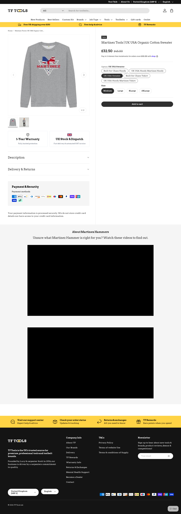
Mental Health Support (77, 472)
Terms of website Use (109, 447)
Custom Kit (68, 19)
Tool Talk (112, 2)
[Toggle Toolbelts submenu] (126, 19)
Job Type (94, 19)
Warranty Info (73, 462)
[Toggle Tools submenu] (111, 19)
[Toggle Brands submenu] (85, 19)
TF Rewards (72, 457)
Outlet (147, 19)
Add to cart (137, 104)
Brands (80, 19)
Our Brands (71, 447)
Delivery (70, 452)
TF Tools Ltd (18, 505)
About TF (71, 443)
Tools (107, 19)
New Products (38, 19)
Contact (70, 482)
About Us (125, 2)
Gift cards (136, 19)
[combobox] (94, 10)
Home (10, 31)
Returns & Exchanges (76, 467)
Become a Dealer (74, 477)
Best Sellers (53, 19)
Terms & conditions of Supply (113, 452)
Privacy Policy (106, 443)
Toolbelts (120, 19)
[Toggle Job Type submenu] (100, 19)
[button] (171, 10)
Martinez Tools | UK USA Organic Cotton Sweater (29, 31)
